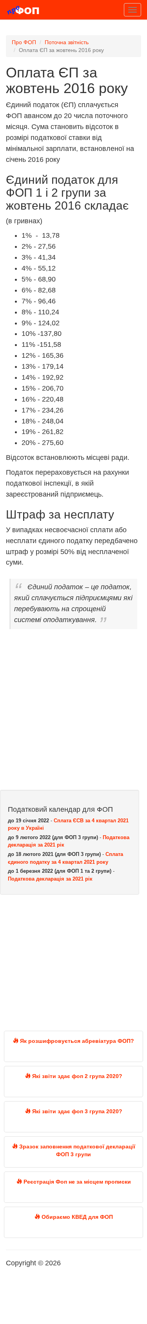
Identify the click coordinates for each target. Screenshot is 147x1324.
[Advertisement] (73, 712)
